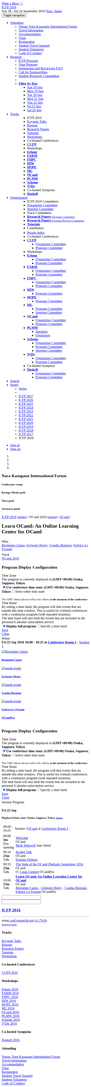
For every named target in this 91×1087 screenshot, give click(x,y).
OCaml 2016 (10, 558)
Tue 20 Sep (34, 95)
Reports (32, 125)
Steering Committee (40, 209)
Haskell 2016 (10, 1040)
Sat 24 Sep (34, 110)
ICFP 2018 (26, 430)
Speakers (42, 331)
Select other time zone (30, 591)
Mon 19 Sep (35, 91)
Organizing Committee (42, 205)
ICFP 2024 (26, 407)
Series (23, 388)
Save (5, 630)
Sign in (15, 445)
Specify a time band (53, 626)
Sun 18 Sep (35, 87)
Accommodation (30, 34)
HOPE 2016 (10, 1004)
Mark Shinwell (26, 845)
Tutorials (33, 133)
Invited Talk (24, 852)
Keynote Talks (37, 121)
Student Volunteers (31, 49)
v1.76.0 (41, 920)
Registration (27, 42)
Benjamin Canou (13, 545)
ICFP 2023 (26, 411)
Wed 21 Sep (35, 99)
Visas (22, 38)
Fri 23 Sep (34, 106)
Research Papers (38, 129)
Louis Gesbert (29, 872)
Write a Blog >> (12, 3)
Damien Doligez (27, 859)
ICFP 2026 (26, 400)
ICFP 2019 (26, 426)
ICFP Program (28, 61)
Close (5, 634)
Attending (16, 23)
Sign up (15, 449)
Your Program (28, 64)
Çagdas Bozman (60, 545)
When (6, 638)
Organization (19, 197)
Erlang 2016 (10, 989)
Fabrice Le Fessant (28, 892)
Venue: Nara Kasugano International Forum (48, 26)
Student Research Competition (39, 76)
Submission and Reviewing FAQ (41, 68)
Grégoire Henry (37, 545)
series (22, 517)
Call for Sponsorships (33, 72)
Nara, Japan (54, 11)
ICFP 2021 (26, 419)
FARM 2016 (10, 993)
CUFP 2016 (10, 972)
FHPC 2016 (10, 997)
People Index (36, 232)
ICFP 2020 (26, 423)
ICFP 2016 (9, 517)
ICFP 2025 (26, 404)
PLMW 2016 (10, 1016)
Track (5, 554)
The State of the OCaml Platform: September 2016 (49, 864)
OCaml (64, 517)
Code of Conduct (30, 53)
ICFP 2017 (26, 434)
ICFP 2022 (26, 415)
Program (16, 57)
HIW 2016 (9, 1001)
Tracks (14, 114)
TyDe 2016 (9, 1023)
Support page (9, 924)
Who (5, 541)
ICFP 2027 (26, 396)
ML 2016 (8, 1008)
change (59, 818)
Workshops (34, 137)
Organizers (43, 335)
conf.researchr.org (22, 920)
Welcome (22, 838)
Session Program (13, 802)
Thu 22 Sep (35, 102)
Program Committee (49, 248)
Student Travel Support (34, 45)
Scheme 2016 (11, 1020)
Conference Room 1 (62, 642)
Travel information (31, 30)
